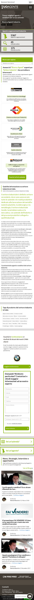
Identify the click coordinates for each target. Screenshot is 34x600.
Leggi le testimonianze (11, 366)
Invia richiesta (10, 428)
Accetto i (9, 423)
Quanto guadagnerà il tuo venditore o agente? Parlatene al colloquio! (16, 556)
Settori (3, 24)
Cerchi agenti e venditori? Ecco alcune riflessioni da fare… (16, 488)
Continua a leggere (18, 495)
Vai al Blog (27, 468)
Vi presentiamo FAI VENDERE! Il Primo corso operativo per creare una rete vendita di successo (16, 522)
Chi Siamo (4, 594)
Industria (10, 24)
